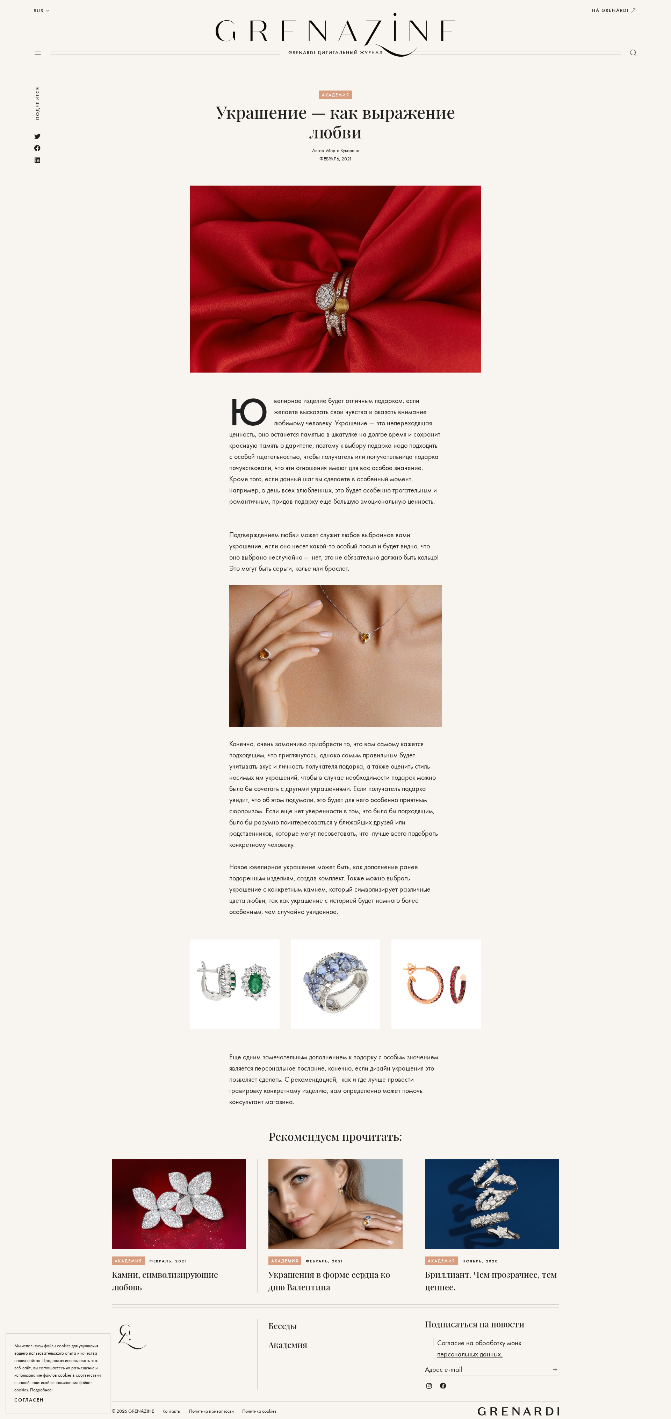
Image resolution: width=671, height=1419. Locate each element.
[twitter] (37, 136)
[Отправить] (555, 1369)
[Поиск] (633, 52)
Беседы (282, 1325)
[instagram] (429, 1386)
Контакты (172, 1411)
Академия (335, 95)
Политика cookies (259, 1411)
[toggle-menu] (37, 52)
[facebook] (37, 148)
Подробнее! (41, 1389)
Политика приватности (211, 1411)
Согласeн (29, 1400)
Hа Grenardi (610, 10)
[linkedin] (37, 160)
